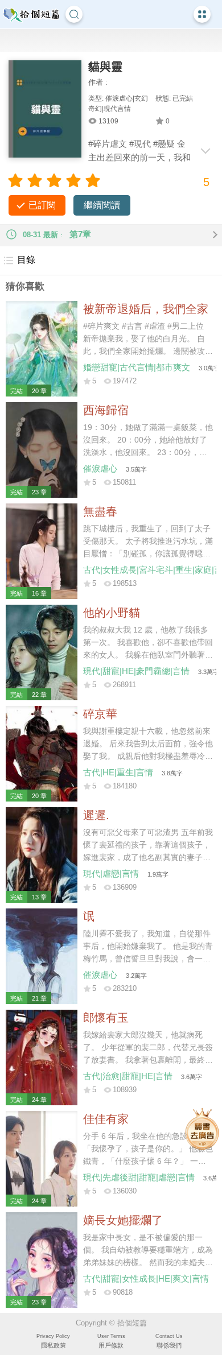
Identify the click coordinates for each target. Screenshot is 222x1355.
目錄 (26, 260)
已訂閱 (42, 205)
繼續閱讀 (102, 205)
